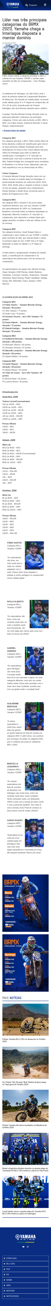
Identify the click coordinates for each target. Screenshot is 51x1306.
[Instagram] (28, 1247)
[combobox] (35, 5)
